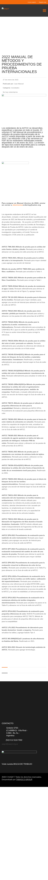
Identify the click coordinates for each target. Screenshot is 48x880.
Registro (13, 876)
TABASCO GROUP (24, 780)
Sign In (19, 876)
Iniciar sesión (32, 2)
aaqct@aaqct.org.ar (10, 744)
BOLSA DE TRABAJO (23, 764)
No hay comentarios (10, 92)
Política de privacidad (22, 848)
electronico (17, 205)
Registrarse (42, 2)
